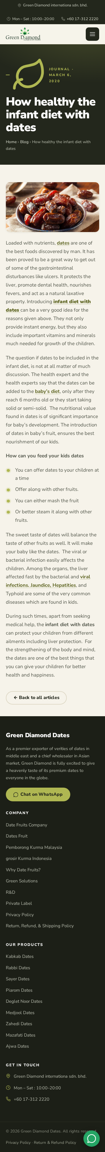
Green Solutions (22, 881)
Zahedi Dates (19, 1024)
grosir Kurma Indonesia (29, 858)
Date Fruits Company (26, 825)
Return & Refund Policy (55, 1142)
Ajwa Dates (17, 1046)
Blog (24, 142)
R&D (10, 892)
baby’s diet (47, 391)
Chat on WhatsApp (41, 794)
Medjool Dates (20, 1013)
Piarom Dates (19, 990)
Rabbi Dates (18, 968)
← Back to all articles (36, 697)
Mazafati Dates (20, 1035)
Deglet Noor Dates (24, 1001)
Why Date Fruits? (23, 870)
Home (11, 142)
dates (63, 243)
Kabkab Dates (20, 956)
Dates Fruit (16, 836)
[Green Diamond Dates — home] (23, 34)
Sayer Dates (17, 979)
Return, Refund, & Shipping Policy (40, 926)
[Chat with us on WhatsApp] (91, 1138)
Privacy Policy (20, 915)
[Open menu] (92, 34)
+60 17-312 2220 (82, 19)
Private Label (19, 903)
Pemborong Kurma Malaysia (34, 847)
